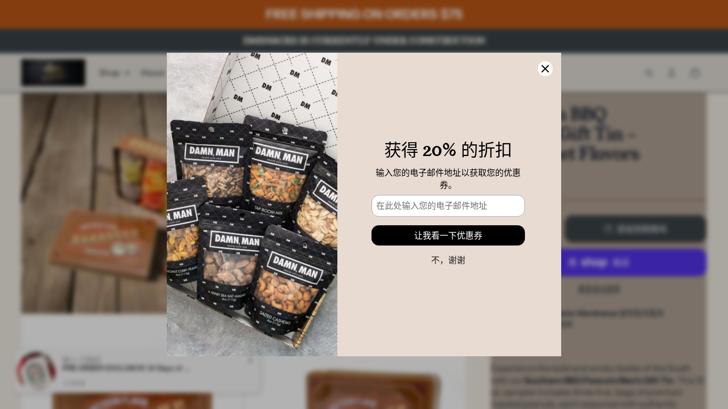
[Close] (545, 68)
